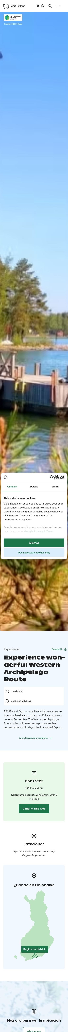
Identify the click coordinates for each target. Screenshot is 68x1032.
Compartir (57, 649)
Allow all (34, 542)
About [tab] (55, 486)
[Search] (50, 6)
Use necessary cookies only (34, 552)
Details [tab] (34, 486)
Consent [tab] (12, 486)
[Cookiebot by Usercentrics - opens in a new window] (49, 477)
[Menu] (58, 6)
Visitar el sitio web (34, 808)
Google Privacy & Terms (39, 531)
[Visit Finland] (14, 6)
